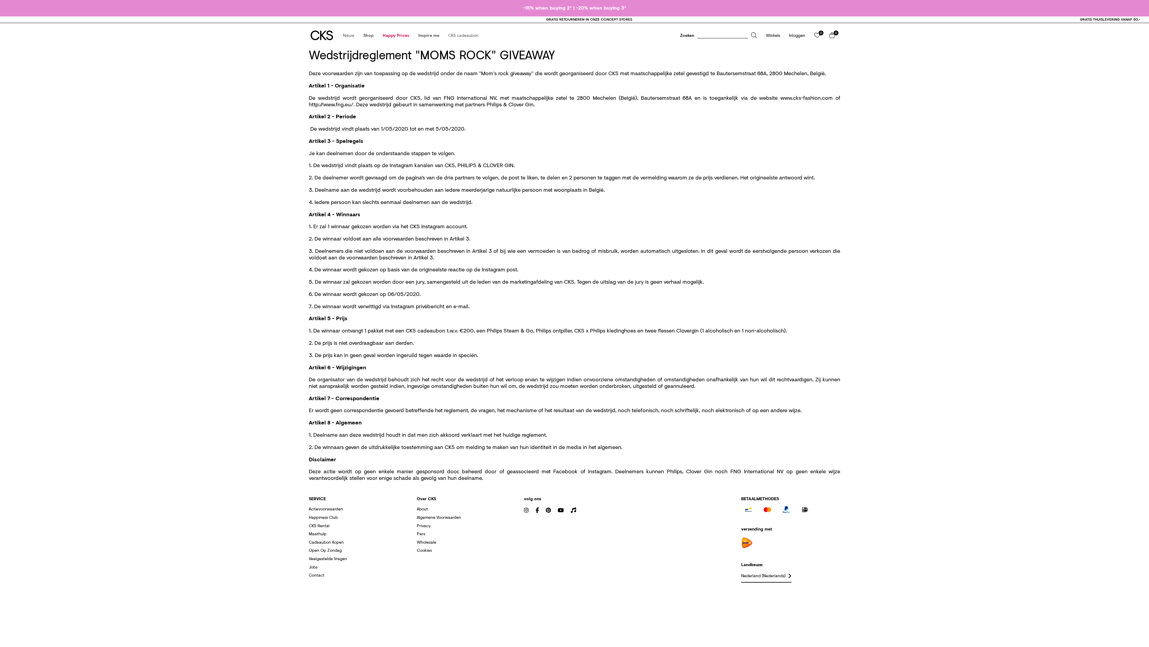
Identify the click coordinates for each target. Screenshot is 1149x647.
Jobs (313, 567)
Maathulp (317, 533)
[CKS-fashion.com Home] (322, 35)
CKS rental (319, 525)
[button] (348, 35)
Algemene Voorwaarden (439, 517)
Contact (316, 575)
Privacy (424, 525)
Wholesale (426, 542)
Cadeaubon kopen (326, 542)
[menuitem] (348, 35)
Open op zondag (325, 550)
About (422, 509)
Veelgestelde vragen (328, 558)
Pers (421, 533)
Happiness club (323, 517)
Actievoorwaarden (326, 509)
